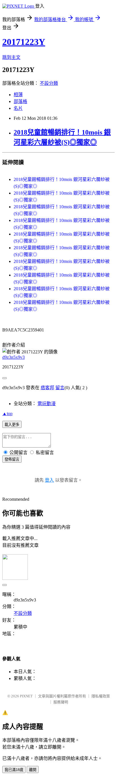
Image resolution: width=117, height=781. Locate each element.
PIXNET (26, 696)
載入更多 (12, 425)
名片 (18, 108)
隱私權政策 (100, 696)
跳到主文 (11, 57)
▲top (7, 413)
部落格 (20, 101)
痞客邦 (47, 387)
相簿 (18, 94)
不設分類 (49, 83)
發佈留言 (12, 459)
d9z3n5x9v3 (13, 357)
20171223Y (23, 42)
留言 (59, 387)
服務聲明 (60, 702)
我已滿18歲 (14, 770)
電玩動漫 (46, 403)
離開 (32, 770)
